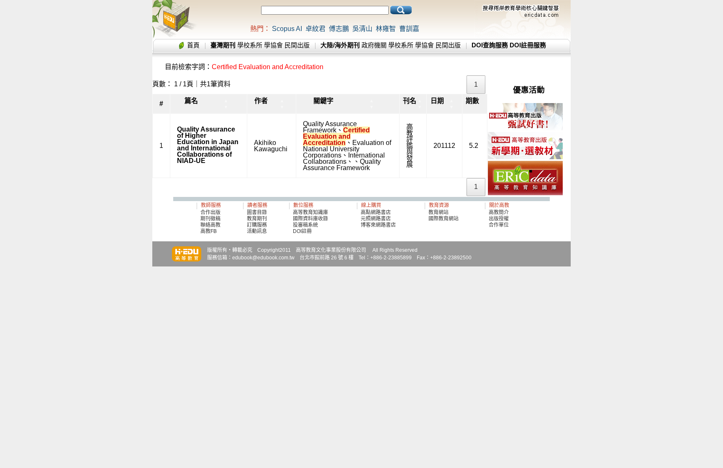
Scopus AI (287, 28)
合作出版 (210, 212)
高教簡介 (499, 212)
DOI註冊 (302, 231)
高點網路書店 (376, 212)
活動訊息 (257, 231)
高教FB (208, 231)
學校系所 (249, 45)
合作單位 (499, 225)
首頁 (193, 45)
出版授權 (499, 219)
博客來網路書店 (378, 225)
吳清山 (362, 28)
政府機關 (374, 45)
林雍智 (386, 28)
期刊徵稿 (210, 219)
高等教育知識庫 (310, 212)
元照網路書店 (376, 219)
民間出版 (297, 45)
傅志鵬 (339, 28)
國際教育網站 (443, 219)
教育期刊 (257, 219)
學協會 (273, 45)
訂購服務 (257, 225)
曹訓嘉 (409, 28)
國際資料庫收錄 (310, 219)
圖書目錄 (257, 212)
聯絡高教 (210, 225)
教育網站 (438, 212)
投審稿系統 (305, 225)
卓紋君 (315, 28)
